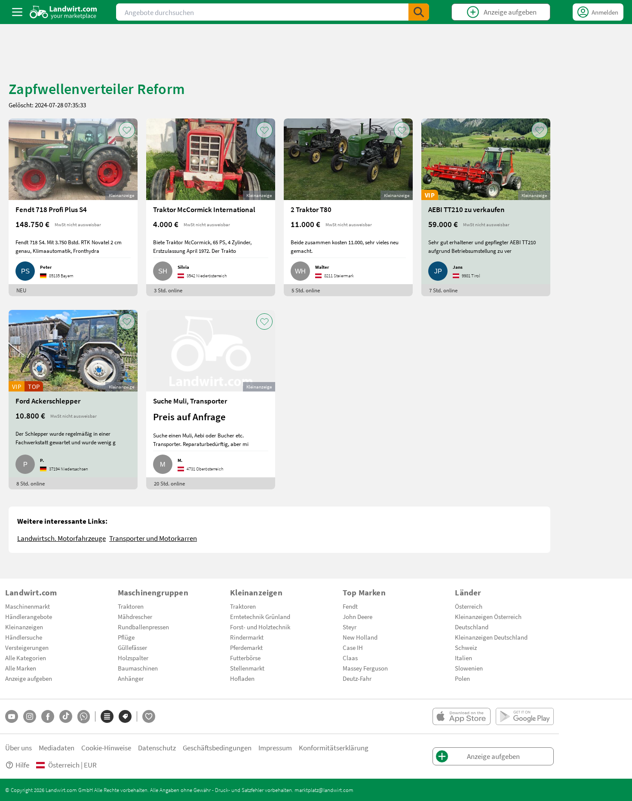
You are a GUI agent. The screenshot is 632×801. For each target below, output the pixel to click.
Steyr (349, 626)
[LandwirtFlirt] (148, 716)
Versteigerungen (27, 647)
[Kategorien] (107, 716)
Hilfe (22, 765)
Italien (463, 657)
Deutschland (471, 626)
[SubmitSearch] (418, 12)
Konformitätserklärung (333, 747)
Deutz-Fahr (357, 678)
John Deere (357, 616)
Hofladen (242, 678)
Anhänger (131, 678)
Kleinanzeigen (24, 626)
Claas (350, 657)
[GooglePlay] (525, 716)
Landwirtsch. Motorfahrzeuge (61, 538)
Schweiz (466, 647)
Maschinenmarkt (27, 606)
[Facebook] (47, 716)
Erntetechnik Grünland (260, 616)
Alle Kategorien (25, 657)
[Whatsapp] (83, 717)
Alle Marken (20, 668)
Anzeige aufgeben (28, 678)
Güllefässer (132, 647)
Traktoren (131, 606)
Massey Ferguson (365, 668)
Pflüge (126, 637)
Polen (462, 678)
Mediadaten (56, 747)
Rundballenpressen (143, 626)
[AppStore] (462, 716)
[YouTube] (11, 716)
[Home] (63, 12)
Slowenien (469, 668)
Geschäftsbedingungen (217, 747)
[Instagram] (29, 716)
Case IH (353, 647)
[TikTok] (65, 716)
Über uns (18, 747)
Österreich (468, 606)
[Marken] (125, 716)
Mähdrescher (135, 616)
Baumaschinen (138, 668)
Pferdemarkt (246, 647)
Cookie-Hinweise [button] (106, 747)
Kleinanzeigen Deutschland (491, 637)
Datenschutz (157, 747)
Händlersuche (23, 637)
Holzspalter (133, 657)
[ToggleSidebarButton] (17, 12)
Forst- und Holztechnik (260, 626)
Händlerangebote (28, 616)
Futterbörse (245, 657)
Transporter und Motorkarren (153, 538)
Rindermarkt (247, 637)
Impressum (275, 747)
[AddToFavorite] (127, 130)
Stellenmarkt (247, 668)
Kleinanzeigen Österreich (488, 616)
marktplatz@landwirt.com (324, 790)
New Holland (360, 637)
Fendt (350, 606)
